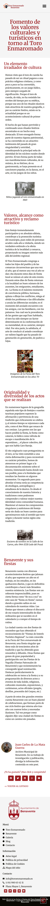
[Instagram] (14, 891)
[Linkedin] (19, 891)
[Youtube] (23, 891)
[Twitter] (10, 891)
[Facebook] (5, 891)
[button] (44, 6)
